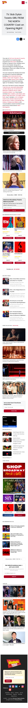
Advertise (7, 692)
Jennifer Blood (7, 89)
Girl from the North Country (17, 58)
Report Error (14, 696)
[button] (23, 2)
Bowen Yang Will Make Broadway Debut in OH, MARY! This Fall (14, 644)
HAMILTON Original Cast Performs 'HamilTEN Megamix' (18, 447)
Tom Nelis (18, 95)
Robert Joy (11, 92)
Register (15, 2)
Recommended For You (8, 521)
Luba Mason (19, 94)
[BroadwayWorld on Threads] (22, 686)
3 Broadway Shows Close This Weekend (14, 597)
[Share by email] (24, 39)
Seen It (8, 235)
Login (19, 2)
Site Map (20, 694)
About (12, 692)
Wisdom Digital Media (18, 698)
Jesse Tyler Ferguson (13, 78)
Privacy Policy (18, 699)
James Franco (15, 79)
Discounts (20, 515)
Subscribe (14, 411)
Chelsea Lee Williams (13, 102)
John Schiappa (19, 97)
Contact (16, 692)
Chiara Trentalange (15, 100)
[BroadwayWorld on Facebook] (10, 686)
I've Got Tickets (8, 238)
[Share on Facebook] (18, 39)
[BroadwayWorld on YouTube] (10, 689)
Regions (15, 694)
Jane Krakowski (12, 76)
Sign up (14, 576)
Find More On (13, 269)
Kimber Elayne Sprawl (16, 99)
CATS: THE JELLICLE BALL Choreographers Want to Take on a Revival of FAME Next (17, 313)
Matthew (5, 90)
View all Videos (6, 457)
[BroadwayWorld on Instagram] (13, 686)
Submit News (9, 694)
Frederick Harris (12, 90)
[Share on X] (21, 39)
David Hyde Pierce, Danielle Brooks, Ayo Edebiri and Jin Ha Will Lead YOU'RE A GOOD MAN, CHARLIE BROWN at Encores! (14, 612)
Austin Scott (6, 99)
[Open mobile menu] (26, 2)
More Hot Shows (8, 515)
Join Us (21, 692)
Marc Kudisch (11, 94)
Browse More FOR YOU (14, 195)
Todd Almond (6, 87)
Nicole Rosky (15, 325)
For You (9, 109)
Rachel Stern (6, 100)
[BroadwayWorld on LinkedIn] (16, 686)
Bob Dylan (13, 61)
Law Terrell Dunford (16, 89)
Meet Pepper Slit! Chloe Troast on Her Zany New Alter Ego (18, 433)
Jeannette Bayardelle (17, 87)
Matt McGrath (11, 95)
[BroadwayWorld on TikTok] (19, 686)
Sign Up (8, 681)
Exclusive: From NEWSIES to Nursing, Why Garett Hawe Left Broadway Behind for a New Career (14, 629)
